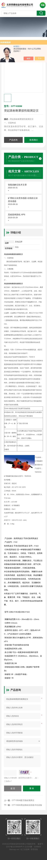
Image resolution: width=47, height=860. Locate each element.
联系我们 (34, 140)
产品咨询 (13, 140)
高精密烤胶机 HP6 (16, 214)
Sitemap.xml (14, 849)
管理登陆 (34, 849)
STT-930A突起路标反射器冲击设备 (27, 805)
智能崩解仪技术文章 (17, 185)
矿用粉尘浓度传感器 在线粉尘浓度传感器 (23, 199)
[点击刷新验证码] (24, 772)
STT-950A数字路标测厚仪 (23, 800)
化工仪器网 (25, 849)
